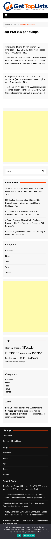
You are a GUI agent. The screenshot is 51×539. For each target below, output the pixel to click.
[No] (48, 531)
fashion (37, 353)
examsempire (25, 353)
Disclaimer (7, 436)
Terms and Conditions (12, 441)
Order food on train (11, 362)
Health (21, 357)
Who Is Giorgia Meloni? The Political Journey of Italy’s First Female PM (25, 233)
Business (9, 251)
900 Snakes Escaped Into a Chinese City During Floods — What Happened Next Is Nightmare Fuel (22, 203)
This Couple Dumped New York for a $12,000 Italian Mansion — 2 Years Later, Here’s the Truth (24, 191)
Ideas (7, 256)
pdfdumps (22, 361)
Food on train (10, 358)
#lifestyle (28, 347)
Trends (8, 273)
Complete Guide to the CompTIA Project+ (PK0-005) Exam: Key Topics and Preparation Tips (25, 50)
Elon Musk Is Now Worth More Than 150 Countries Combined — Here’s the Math (22, 213)
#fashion (9, 348)
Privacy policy (29, 535)
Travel (7, 267)
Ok (19, 535)
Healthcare (32, 358)
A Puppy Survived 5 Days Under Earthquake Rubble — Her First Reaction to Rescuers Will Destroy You (24, 223)
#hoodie (17, 348)
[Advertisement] (25, 136)
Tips (7, 262)
